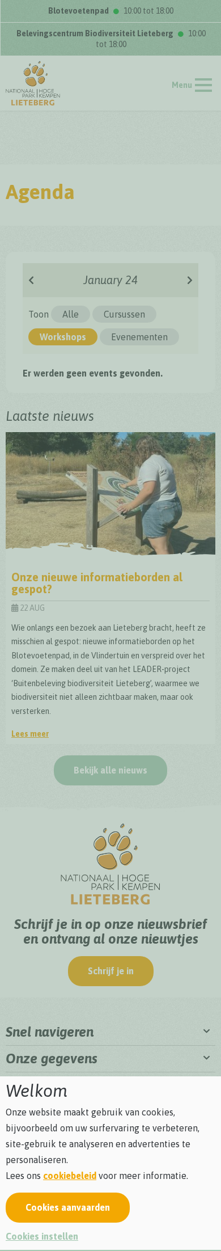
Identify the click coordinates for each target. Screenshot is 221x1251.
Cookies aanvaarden (68, 1207)
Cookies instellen (42, 1236)
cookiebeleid (69, 1175)
